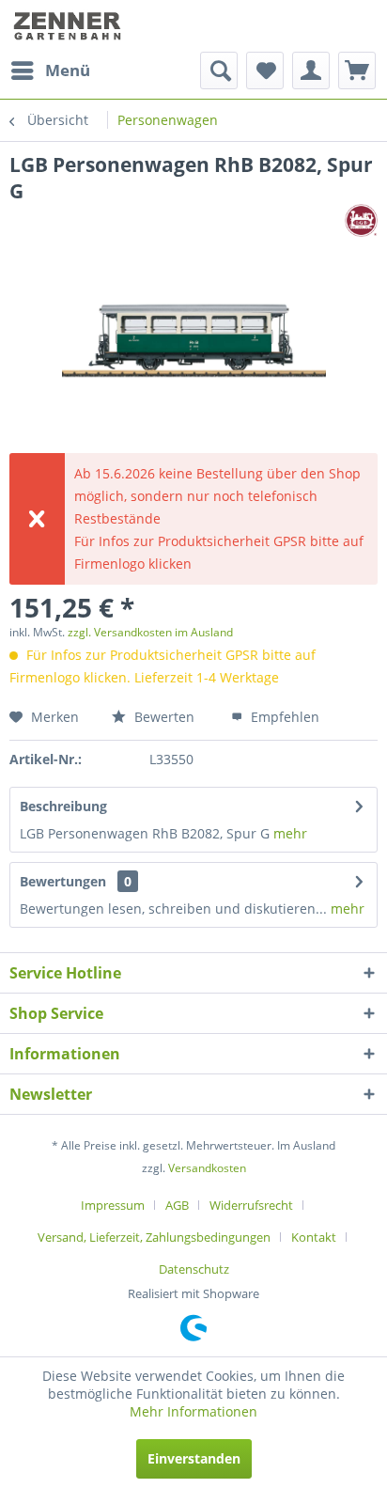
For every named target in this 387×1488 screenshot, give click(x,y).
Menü (67, 70)
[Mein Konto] (311, 70)
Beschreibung (63, 806)
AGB (177, 1205)
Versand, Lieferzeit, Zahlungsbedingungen (154, 1237)
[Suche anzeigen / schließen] (219, 70)
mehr (290, 833)
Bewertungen (63, 881)
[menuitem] (50, 70)
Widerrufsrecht (251, 1205)
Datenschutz (194, 1269)
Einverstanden (193, 1458)
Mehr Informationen (193, 1411)
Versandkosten (207, 1168)
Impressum (113, 1205)
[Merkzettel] (265, 70)
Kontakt (313, 1237)
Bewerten (162, 717)
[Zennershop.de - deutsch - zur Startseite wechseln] (69, 25)
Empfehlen (283, 717)
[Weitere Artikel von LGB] (361, 220)
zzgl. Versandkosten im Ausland (150, 632)
